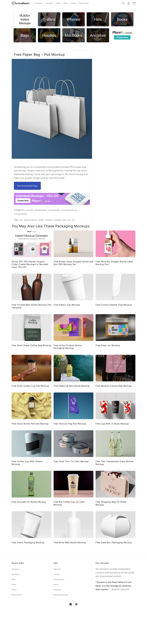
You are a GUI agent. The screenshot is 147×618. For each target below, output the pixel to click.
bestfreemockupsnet (30, 220)
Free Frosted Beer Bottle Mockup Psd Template (31, 306)
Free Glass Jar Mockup (108, 345)
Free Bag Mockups (54, 210)
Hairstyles (15, 574)
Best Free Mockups (41, 210)
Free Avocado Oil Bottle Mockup (29, 502)
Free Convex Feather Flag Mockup (114, 304)
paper (64, 220)
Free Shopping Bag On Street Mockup (111, 503)
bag (21, 220)
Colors (14, 590)
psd (73, 220)
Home (14, 584)
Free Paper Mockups (20, 214)
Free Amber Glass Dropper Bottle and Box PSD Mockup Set (73, 263)
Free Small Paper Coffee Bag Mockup (31, 345)
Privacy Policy (59, 579)
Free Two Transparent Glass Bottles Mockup (115, 462)
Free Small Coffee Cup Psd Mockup (30, 386)
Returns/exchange (61, 595)
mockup (41, 220)
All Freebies (29, 210)
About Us (57, 569)
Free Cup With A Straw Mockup (112, 423)
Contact (57, 574)
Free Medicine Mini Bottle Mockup (72, 386)
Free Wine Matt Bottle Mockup (70, 542)
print (69, 220)
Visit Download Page (27, 185)
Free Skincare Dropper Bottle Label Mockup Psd (114, 263)
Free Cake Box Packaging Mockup (114, 542)
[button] (123, 3)
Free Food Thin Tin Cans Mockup (71, 461)
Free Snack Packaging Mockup (28, 542)
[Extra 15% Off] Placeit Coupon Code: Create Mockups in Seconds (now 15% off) (30, 264)
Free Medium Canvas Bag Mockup (114, 386)
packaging (57, 220)
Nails (13, 579)
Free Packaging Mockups (69, 210)
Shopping (15, 569)
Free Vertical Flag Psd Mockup (70, 423)
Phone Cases (17, 595)
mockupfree (49, 220)
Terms (56, 584)
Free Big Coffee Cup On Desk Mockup (69, 503)
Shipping (57, 590)
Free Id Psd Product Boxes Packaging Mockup (68, 346)
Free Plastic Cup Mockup (67, 304)
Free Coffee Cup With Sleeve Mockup (27, 462)
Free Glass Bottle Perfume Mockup (30, 423)
